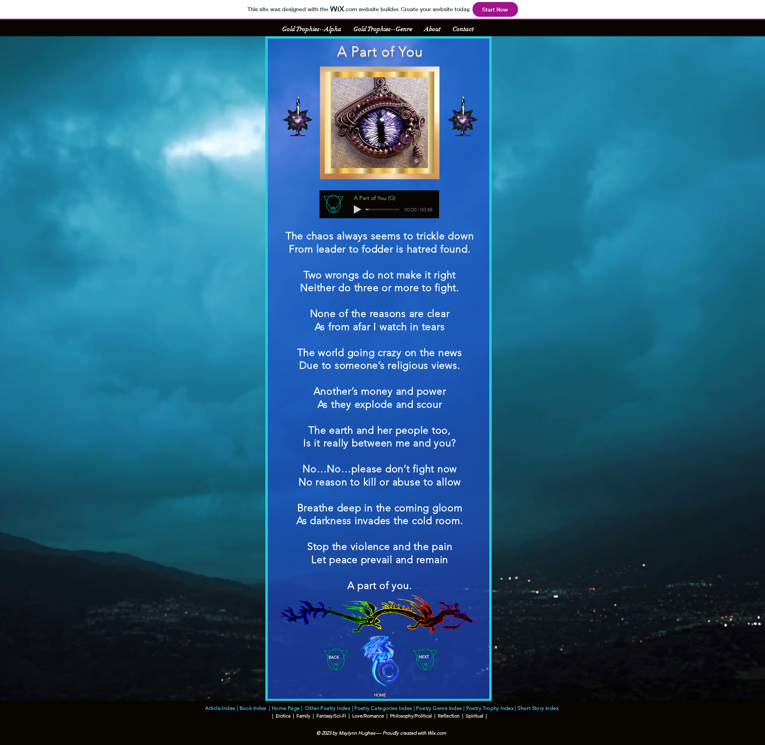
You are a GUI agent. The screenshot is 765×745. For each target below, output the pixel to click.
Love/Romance (368, 716)
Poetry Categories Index (382, 708)
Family (303, 716)
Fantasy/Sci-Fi (330, 716)
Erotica (283, 716)
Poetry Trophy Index (490, 708)
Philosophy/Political (411, 716)
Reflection (449, 716)
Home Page (286, 708)
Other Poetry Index (327, 708)
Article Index (220, 708)
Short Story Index (539, 708)
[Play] (357, 209)
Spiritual (474, 716)
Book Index (254, 708)
